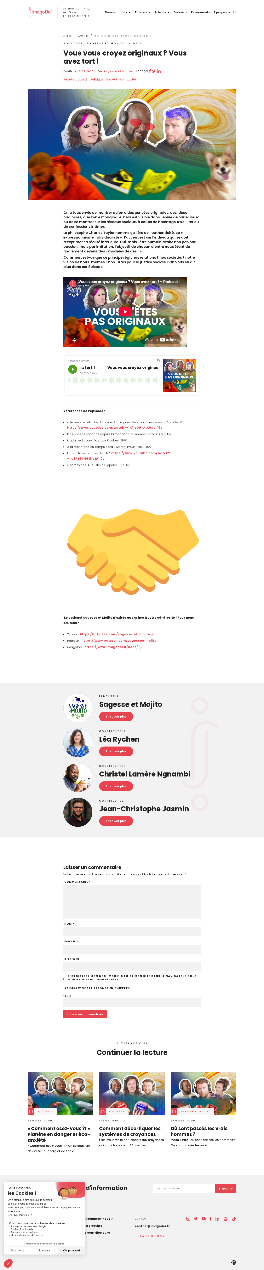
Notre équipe (91, 1226)
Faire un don (152, 1236)
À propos (220, 12)
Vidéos (135, 43)
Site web (71, 959)
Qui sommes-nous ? (97, 1219)
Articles (160, 12)
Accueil (68, 35)
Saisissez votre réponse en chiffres (97, 988)
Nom (69, 924)
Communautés (116, 12)
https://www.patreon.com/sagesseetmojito (119, 641)
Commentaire (77, 882)
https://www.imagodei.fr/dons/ (111, 647)
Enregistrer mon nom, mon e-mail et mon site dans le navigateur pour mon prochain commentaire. (132, 977)
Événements (200, 12)
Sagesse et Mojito (106, 43)
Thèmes (141, 12)
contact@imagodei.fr (152, 1226)
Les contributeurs (95, 1233)
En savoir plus (116, 716)
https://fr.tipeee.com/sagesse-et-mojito (115, 634)
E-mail (71, 941)
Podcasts (180, 12)
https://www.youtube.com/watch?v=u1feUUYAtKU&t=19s (114, 428)
